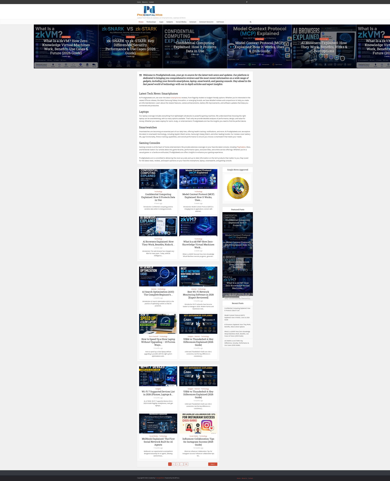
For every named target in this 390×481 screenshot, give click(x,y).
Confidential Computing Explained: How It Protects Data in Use (195, 47)
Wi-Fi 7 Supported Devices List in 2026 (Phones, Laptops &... (158, 393)
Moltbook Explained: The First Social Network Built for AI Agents (158, 441)
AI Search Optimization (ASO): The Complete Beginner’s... (158, 293)
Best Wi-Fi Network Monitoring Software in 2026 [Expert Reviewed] (198, 294)
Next (212, 464)
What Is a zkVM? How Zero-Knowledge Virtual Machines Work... (198, 244)
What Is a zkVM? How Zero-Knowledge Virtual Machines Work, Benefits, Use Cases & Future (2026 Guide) (66, 47)
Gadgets (169, 22)
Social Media (181, 22)
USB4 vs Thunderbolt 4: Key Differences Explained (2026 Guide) (198, 342)
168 (186, 464)
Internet (192, 22)
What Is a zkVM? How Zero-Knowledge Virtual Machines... (238, 285)
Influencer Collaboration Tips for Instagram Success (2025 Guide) (198, 441)
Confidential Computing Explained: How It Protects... (238, 223)
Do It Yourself (153, 336)
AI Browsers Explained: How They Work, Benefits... (237, 264)
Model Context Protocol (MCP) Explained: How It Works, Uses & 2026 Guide (259, 47)
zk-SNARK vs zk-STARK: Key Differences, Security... (237, 296)
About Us (145, 2)
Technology (151, 22)
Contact (151, 2)
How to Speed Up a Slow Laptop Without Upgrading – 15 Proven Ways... (158, 342)
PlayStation (241, 147)
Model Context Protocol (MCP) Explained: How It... (237, 243)
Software (220, 22)
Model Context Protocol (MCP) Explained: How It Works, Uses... (198, 197)
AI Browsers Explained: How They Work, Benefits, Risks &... (158, 243)
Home (139, 2)
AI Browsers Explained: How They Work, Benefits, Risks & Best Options (324, 47)
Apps (161, 22)
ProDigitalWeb (159, 478)
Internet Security (206, 22)
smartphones (176, 98)
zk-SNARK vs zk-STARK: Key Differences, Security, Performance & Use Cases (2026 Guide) (130, 47)
